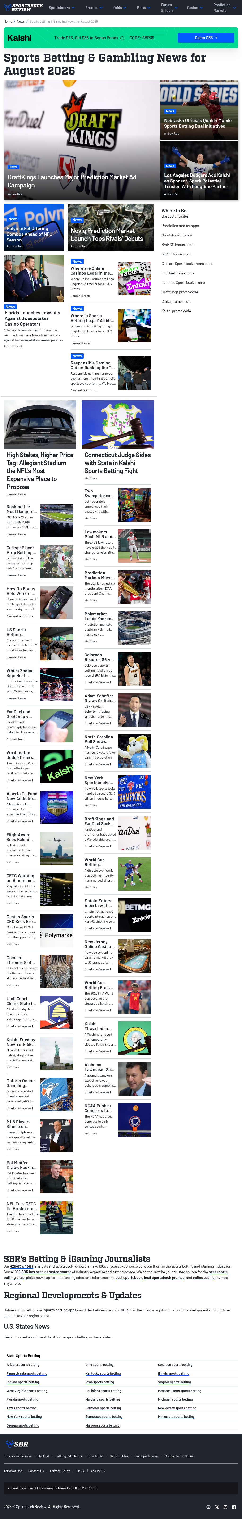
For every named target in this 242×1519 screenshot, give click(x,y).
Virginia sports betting (174, 1382)
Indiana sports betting (23, 1382)
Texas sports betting (22, 1408)
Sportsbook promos (177, 235)
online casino (204, 1277)
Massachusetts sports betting (179, 1391)
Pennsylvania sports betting (27, 1373)
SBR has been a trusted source (46, 1271)
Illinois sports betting (173, 1373)
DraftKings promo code (180, 292)
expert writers (21, 1266)
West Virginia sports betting (27, 1391)
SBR (124, 1310)
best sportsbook (129, 1277)
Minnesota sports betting (176, 1416)
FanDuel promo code (178, 273)
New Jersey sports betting (177, 1408)
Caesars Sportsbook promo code (187, 263)
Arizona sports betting (23, 1365)
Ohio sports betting (100, 1365)
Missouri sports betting (103, 1425)
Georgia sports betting (23, 1425)
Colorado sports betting (175, 1365)
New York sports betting (24, 1416)
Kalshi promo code (176, 311)
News (21, 21)
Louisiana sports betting (103, 1391)
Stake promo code (176, 301)
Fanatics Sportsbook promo (183, 282)
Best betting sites (175, 216)
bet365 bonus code (176, 254)
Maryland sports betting (103, 1399)
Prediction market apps (180, 225)
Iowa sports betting (100, 1382)
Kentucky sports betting (103, 1373)
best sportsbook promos (164, 1277)
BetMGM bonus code (177, 244)
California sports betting (103, 1408)
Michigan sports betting (175, 1399)
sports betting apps (60, 1310)
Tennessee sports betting (104, 1416)
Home (8, 21)
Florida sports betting (22, 1399)
